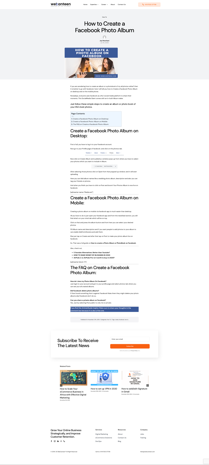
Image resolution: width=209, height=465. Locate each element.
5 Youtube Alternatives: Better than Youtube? (92, 252)
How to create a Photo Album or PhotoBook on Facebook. (113, 243)
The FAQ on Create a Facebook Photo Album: (91, 124)
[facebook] (51, 441)
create (117, 319)
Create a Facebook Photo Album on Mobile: (90, 121)
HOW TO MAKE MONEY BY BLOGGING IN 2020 (92, 255)
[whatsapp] (61, 441)
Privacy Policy (134, 350)
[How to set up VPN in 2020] (104, 378)
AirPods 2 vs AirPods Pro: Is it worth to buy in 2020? (94, 258)
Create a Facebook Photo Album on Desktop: (91, 119)
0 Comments (105, 391)
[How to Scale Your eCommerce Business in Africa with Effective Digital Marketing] (73, 378)
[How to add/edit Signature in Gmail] (135, 378)
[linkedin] (58, 441)
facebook (90, 89)
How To (104, 17)
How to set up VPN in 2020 (104, 388)
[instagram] (55, 441)
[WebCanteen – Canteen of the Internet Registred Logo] (61, 3)
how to (126, 319)
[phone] (64, 441)
